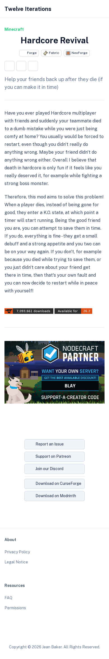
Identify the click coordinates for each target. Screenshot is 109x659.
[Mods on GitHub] (49, 633)
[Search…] (80, 8)
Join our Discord (49, 468)
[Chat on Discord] (81, 633)
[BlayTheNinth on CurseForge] (70, 633)
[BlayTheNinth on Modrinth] (59, 633)
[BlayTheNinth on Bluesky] (38, 633)
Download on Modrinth (55, 496)
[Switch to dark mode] (91, 8)
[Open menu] (101, 8)
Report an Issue (49, 444)
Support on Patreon (53, 456)
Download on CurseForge (58, 483)
